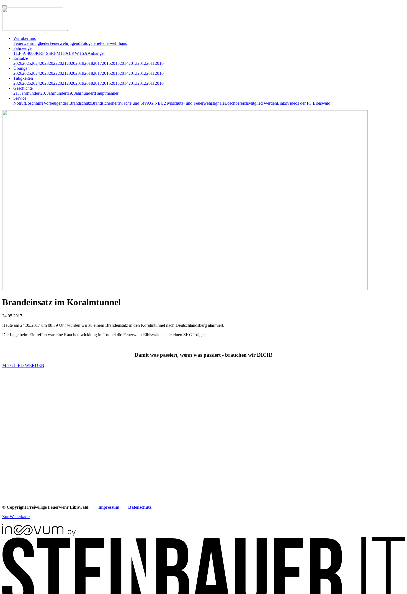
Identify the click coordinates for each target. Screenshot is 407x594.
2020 (70, 63)
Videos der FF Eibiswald (308, 103)
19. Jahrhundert (81, 93)
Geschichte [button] (23, 88)
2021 (62, 63)
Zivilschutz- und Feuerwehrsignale (194, 103)
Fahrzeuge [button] (22, 48)
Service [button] (19, 98)
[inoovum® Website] (39, 534)
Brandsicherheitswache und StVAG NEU (127, 103)
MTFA (62, 53)
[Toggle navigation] (65, 30)
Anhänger (96, 53)
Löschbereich (236, 103)
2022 (53, 63)
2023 (44, 63)
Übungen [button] (21, 68)
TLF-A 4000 (24, 53)
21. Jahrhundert (26, 93)
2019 (79, 63)
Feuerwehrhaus (113, 43)
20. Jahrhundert (54, 93)
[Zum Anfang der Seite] (4, 6)
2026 (17, 63)
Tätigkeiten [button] (23, 78)
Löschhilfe (34, 103)
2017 (97, 63)
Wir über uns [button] (24, 38)
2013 (132, 63)
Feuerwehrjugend (65, 43)
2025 (26, 63)
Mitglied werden (262, 103)
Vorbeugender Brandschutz (67, 103)
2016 (106, 63)
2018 (88, 63)
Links (282, 103)
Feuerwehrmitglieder (31, 43)
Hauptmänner (107, 93)
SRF (52, 53)
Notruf (19, 103)
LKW (74, 53)
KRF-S (42, 53)
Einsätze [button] (20, 58)
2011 (150, 63)
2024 (35, 63)
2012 (141, 63)
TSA (83, 53)
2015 (115, 63)
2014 (124, 63)
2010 (159, 63)
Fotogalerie (90, 43)
